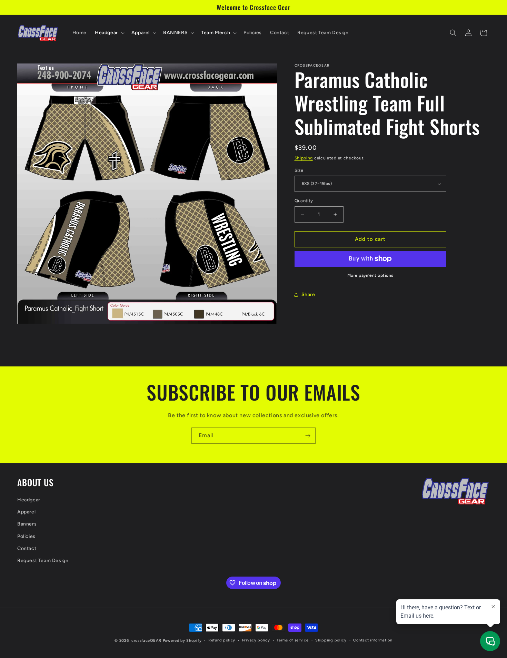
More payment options (370, 275)
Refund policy (221, 640)
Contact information (372, 640)
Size (299, 170)
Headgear (28, 499)
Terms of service (292, 640)
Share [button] (308, 294)
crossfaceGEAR (146, 640)
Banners (27, 524)
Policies (26, 536)
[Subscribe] (307, 436)
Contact (26, 548)
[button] (109, 33)
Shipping (304, 158)
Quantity (304, 200)
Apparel (26, 511)
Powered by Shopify (182, 640)
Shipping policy (331, 640)
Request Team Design (42, 560)
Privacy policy (256, 640)
